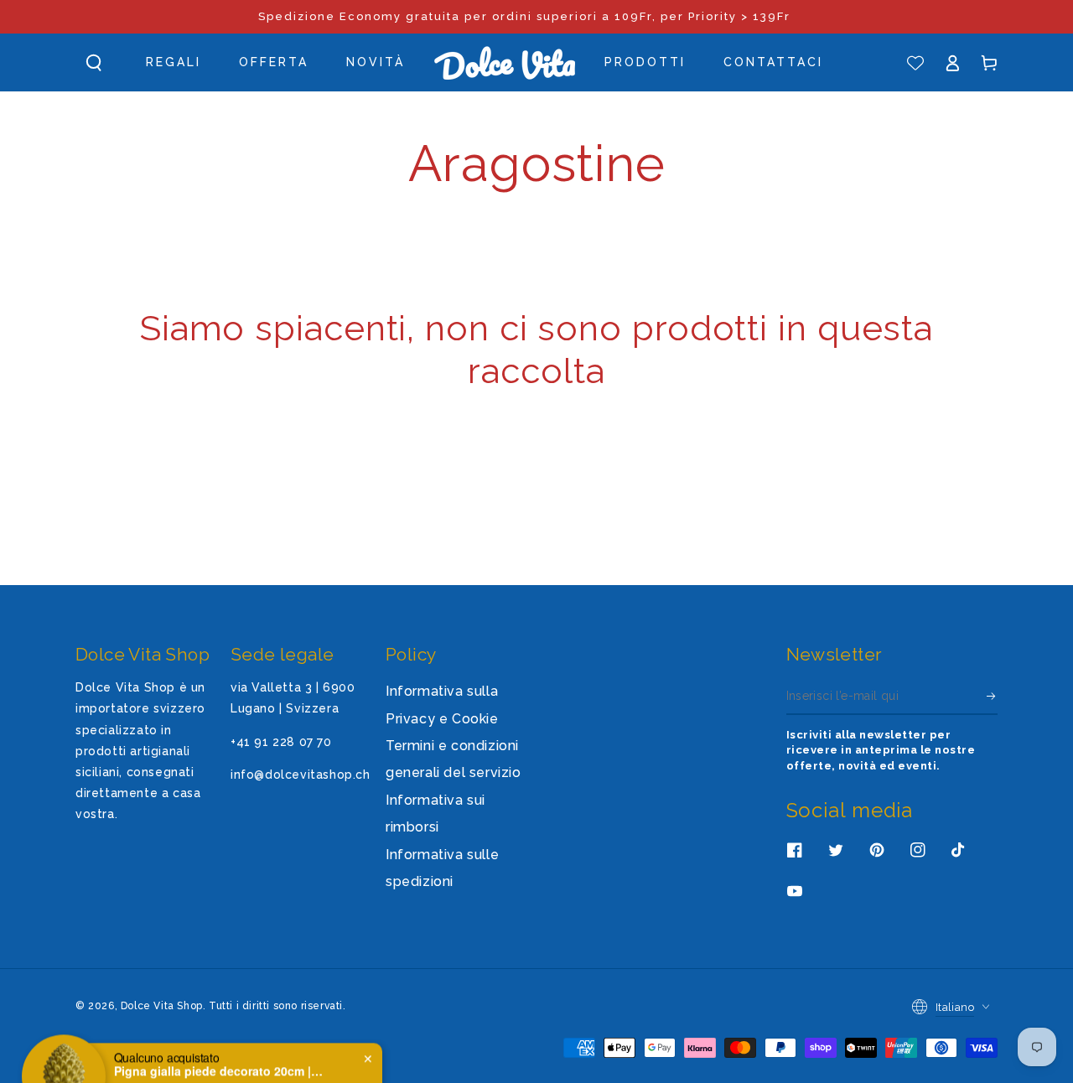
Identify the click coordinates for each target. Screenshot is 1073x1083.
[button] (93, 62)
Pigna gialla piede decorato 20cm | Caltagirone (219, 1042)
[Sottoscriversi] (992, 695)
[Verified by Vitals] (200, 1064)
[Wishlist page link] (915, 62)
